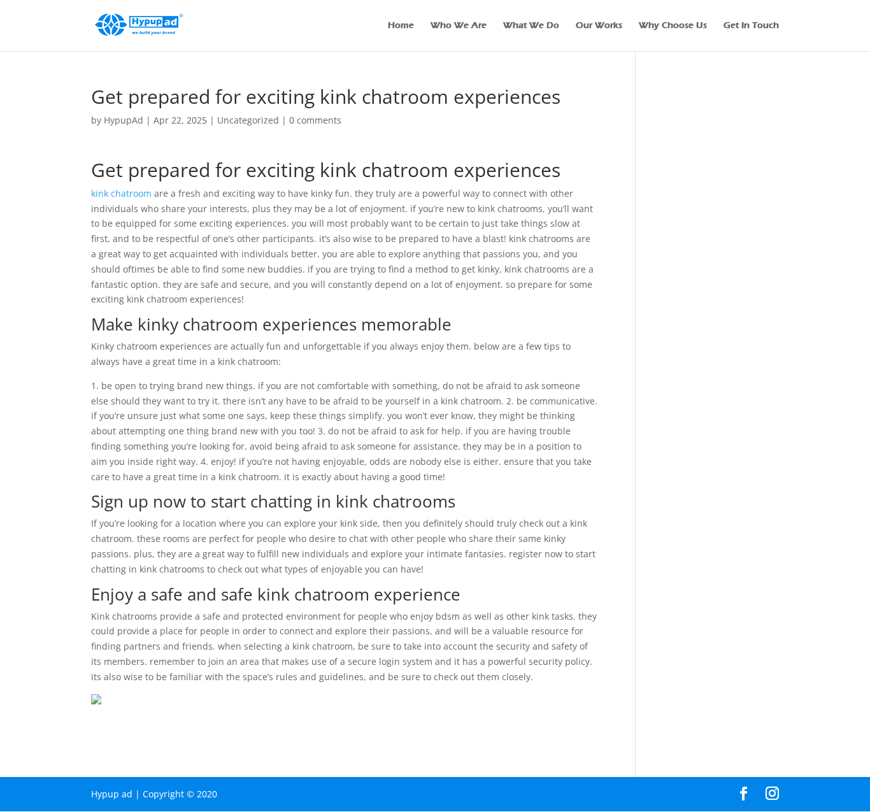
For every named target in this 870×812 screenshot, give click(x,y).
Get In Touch (751, 26)
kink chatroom (121, 193)
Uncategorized (248, 120)
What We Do (531, 26)
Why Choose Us (673, 26)
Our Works (599, 26)
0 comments (315, 120)
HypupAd (123, 120)
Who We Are (459, 26)
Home (401, 26)
